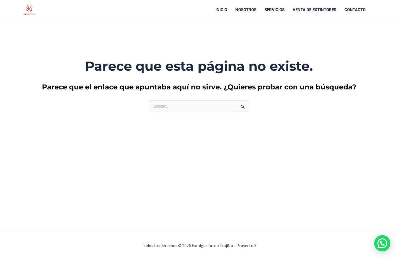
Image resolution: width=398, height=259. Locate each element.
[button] (382, 243)
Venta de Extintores (314, 9)
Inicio (221, 9)
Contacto (355, 9)
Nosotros (245, 9)
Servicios (275, 9)
